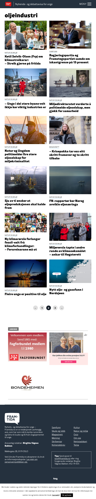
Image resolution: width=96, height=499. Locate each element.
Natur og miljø (81, 431)
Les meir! (56, 495)
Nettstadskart (80, 441)
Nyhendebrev (58, 445)
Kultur (77, 427)
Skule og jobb (58, 431)
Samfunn (56, 427)
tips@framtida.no (62, 458)
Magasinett (57, 434)
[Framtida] (9, 4)
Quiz (76, 434)
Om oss (77, 438)
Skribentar (57, 441)
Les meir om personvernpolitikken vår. (21, 460)
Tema (76, 445)
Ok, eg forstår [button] (67, 495)
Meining (56, 438)
